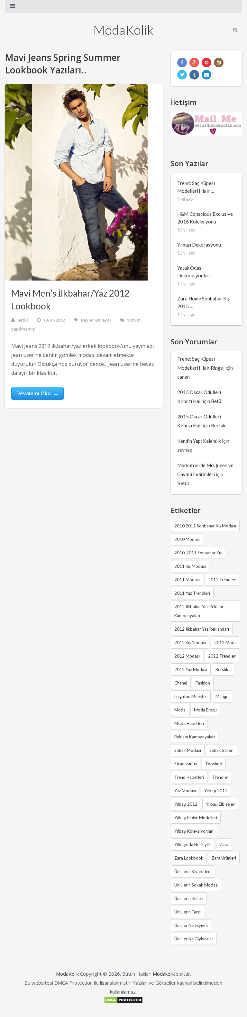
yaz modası (185, 790)
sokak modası (187, 750)
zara (224, 844)
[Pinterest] (206, 62)
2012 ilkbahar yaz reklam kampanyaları (198, 611)
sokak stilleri (221, 750)
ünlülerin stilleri (188, 898)
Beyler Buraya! (96, 320)
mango (222, 696)
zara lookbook (188, 858)
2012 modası (187, 656)
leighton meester (190, 696)
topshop (213, 763)
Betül (22, 320)
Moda (180, 709)
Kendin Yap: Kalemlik (199, 441)
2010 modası (187, 539)
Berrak (218, 425)
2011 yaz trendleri (192, 593)
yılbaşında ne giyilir (192, 844)
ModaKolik (123, 30)
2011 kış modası (190, 566)
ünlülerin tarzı (187, 911)
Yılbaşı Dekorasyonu (199, 245)
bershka (223, 669)
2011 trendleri (222, 579)
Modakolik (164, 974)
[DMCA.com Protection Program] (123, 1002)
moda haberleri (189, 723)
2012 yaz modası (190, 669)
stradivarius (185, 763)
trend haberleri (189, 777)
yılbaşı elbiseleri (220, 804)
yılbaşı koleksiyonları (194, 831)
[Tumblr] (194, 75)
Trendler (220, 777)
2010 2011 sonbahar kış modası (205, 525)
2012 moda (225, 642)
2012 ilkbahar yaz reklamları (201, 629)
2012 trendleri (222, 656)
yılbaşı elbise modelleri (195, 817)
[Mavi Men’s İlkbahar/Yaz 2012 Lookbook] (76, 182)
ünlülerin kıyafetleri (192, 871)
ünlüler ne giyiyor (191, 925)
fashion (203, 682)
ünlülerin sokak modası (196, 884)
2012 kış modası (190, 642)
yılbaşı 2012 (185, 804)
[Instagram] (219, 62)
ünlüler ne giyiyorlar (193, 938)
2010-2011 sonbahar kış (198, 552)
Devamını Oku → (37, 393)
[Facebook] (182, 62)
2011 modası (187, 579)
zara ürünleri (224, 858)
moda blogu (205, 709)
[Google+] (194, 62)
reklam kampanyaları (194, 736)
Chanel (180, 682)
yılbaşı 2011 (215, 790)
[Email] (206, 75)
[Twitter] (182, 75)
